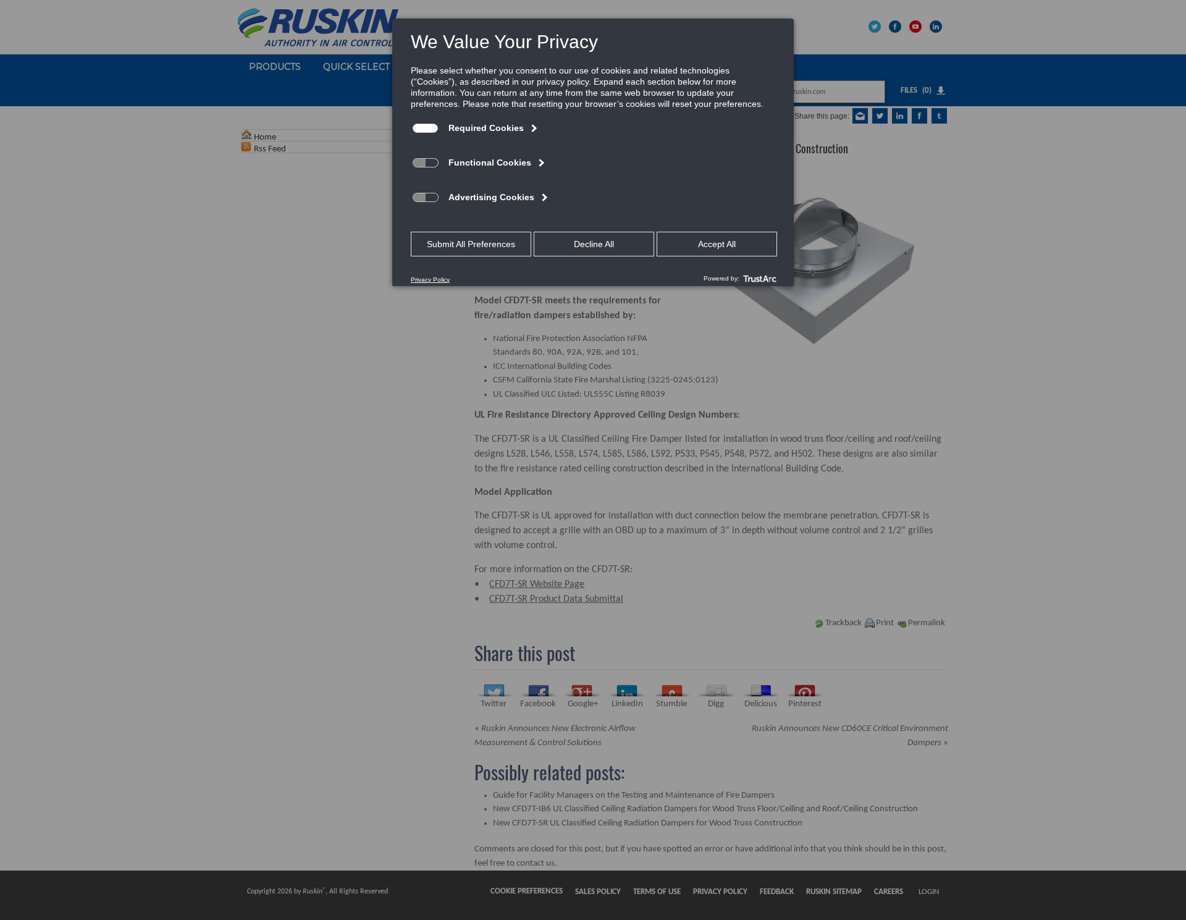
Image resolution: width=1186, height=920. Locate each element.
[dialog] (593, 152)
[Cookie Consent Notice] (593, 152)
